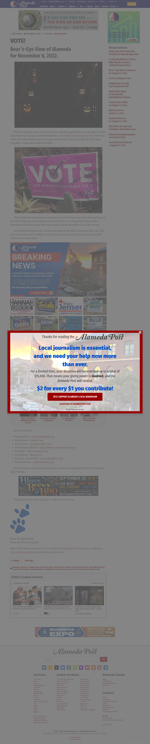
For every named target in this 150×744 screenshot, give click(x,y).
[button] (140, 332)
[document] (75, 372)
